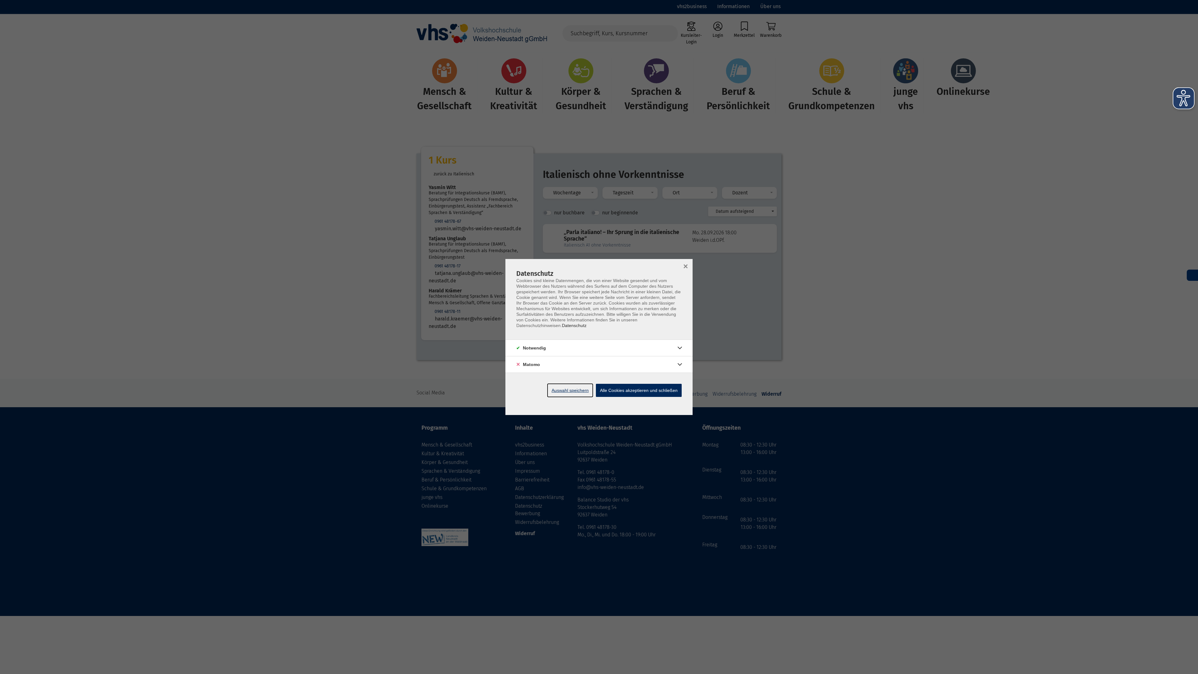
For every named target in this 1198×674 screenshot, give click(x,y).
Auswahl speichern (570, 390)
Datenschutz (574, 325)
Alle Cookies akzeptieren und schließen (639, 390)
